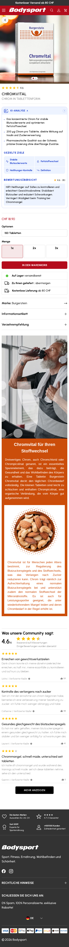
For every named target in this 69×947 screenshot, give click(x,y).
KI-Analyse (19, 110)
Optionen (7, 226)
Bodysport (19, 940)
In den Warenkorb (34, 265)
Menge (6, 241)
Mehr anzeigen (34, 790)
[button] (65, 10)
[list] (34, 49)
